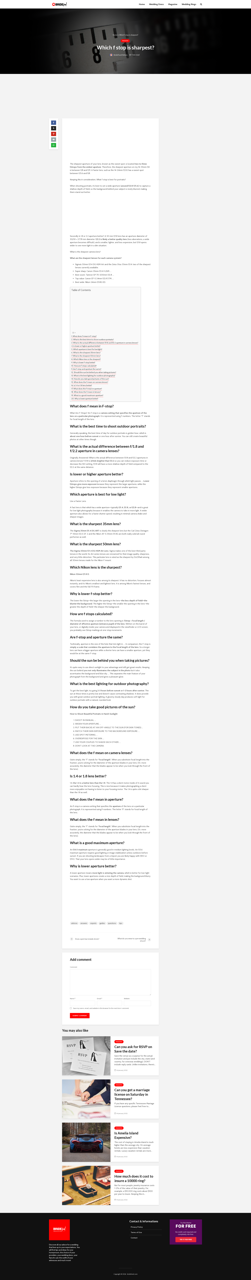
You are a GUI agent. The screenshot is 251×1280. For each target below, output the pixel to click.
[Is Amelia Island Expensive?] (86, 1142)
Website (127, 998)
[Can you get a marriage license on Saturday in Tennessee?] (86, 1099)
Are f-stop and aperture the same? (87, 369)
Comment (73, 967)
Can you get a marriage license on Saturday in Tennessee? (132, 1094)
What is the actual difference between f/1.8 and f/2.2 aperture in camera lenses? (105, 343)
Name (72, 998)
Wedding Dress (156, 4)
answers (84, 923)
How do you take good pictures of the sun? (91, 379)
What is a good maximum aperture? (88, 395)
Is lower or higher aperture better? (86, 346)
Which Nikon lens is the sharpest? (87, 359)
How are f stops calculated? (85, 366)
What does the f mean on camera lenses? (91, 382)
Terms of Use (136, 1232)
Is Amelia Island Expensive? (126, 1135)
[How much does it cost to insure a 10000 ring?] (86, 1185)
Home (142, 4)
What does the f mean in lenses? (87, 392)
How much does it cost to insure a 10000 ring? (133, 1178)
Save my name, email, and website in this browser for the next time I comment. (101, 1008)
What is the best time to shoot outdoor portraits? (93, 339)
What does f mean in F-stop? (85, 336)
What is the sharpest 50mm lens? (87, 356)
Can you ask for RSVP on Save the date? (133, 1049)
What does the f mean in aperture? (87, 389)
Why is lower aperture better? (86, 398)
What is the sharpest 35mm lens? (87, 352)
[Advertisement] (125, 96)
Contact (134, 1238)
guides (102, 923)
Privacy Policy (137, 1227)
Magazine (172, 4)
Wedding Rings (189, 4)
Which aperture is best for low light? (87, 349)
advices (74, 923)
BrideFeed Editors (120, 55)
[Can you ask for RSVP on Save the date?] (86, 1055)
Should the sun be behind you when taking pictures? (95, 372)
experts (93, 923)
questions (112, 923)
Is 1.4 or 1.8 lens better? (83, 385)
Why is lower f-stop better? (84, 362)
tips (120, 923)
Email (99, 998)
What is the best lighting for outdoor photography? (94, 375)
